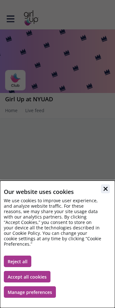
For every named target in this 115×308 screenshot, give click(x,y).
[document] (57, 244)
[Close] (105, 188)
